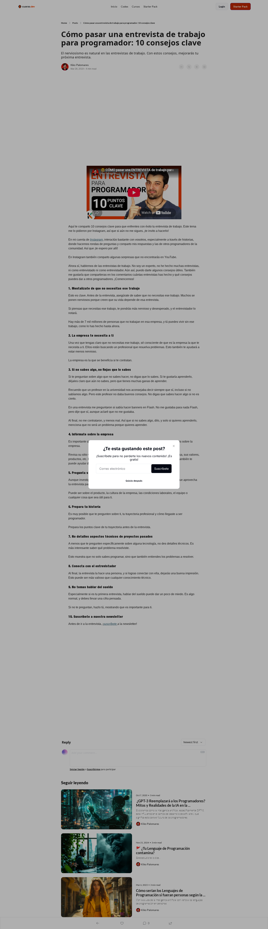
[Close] (173, 446)
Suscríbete (161, 468)
